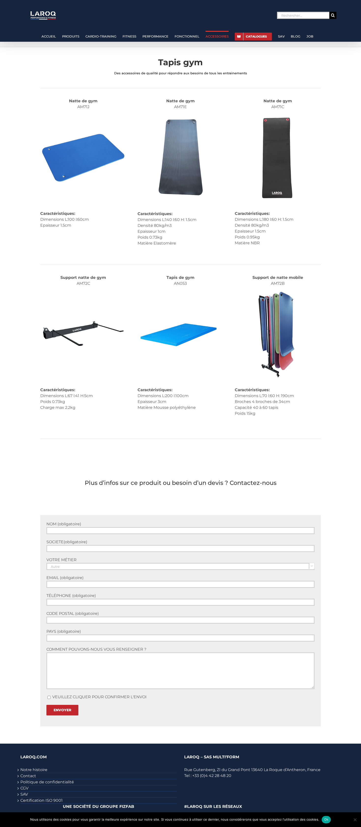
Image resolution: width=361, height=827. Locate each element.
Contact (28, 776)
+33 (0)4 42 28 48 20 (211, 775)
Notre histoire (33, 769)
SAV (24, 794)
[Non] (354, 819)
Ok (326, 819)
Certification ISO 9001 (41, 800)
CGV (24, 788)
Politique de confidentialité (47, 782)
